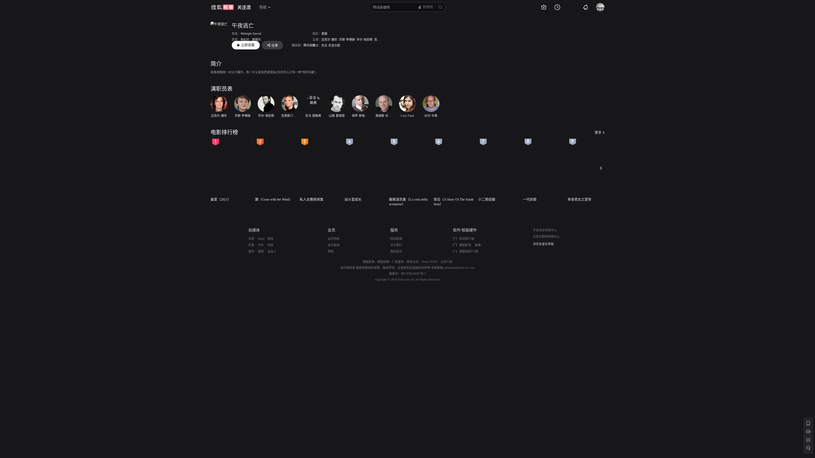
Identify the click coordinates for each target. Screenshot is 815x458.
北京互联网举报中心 (546, 236)
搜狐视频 (222, 7)
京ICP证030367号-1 (413, 273)
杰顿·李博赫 (347, 39)
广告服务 (398, 261)
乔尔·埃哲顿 (364, 39)
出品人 (271, 251)
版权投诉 (396, 251)
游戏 (270, 238)
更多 (598, 132)
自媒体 (254, 230)
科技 (270, 245)
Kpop (261, 238)
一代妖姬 (530, 199)
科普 (251, 245)
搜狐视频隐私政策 (368, 267)
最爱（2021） (221, 199)
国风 (251, 251)
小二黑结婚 (486, 199)
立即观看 (248, 45)
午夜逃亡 (243, 26)
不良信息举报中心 (545, 230)
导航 (263, 7)
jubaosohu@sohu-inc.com (459, 267)
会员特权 (334, 238)
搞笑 (261, 251)
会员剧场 (334, 245)
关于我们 (396, 245)
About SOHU (429, 261)
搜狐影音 (465, 245)
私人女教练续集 (311, 199)
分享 (274, 45)
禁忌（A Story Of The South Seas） (454, 202)
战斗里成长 (352, 199)
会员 (331, 230)
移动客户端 (466, 238)
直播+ (478, 245)
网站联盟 (396, 238)
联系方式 (413, 261)
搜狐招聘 (383, 261)
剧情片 (256, 39)
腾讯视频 (309, 45)
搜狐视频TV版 (468, 251)
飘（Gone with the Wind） (273, 199)
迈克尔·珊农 (329, 39)
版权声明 (389, 267)
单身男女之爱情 (579, 199)
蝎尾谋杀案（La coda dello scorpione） (408, 202)
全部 (251, 238)
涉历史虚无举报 (543, 244)
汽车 (261, 245)
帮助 (331, 251)
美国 (324, 33)
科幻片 (245, 39)
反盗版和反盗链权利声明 (414, 267)
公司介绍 (446, 261)
